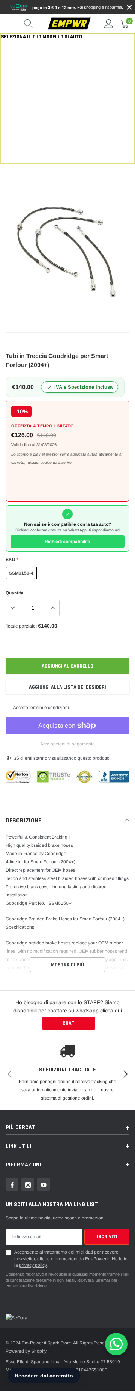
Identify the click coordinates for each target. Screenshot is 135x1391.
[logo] (69, 24)
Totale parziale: (21, 626)
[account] (108, 24)
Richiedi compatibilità (67, 541)
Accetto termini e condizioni (40, 707)
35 (16, 758)
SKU (12, 559)
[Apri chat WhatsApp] (116, 1344)
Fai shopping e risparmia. (77, 7)
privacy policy (32, 1265)
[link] (12, 1184)
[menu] (11, 24)
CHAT (69, 1023)
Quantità (15, 593)
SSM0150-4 (21, 573)
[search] (28, 24)
